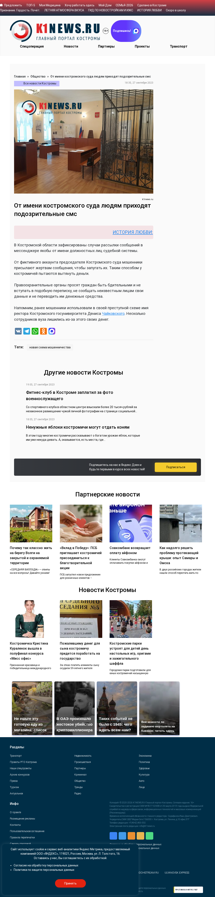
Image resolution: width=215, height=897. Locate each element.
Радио (77, 793)
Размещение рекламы (22, 818)
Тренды (78, 787)
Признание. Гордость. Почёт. (20, 10)
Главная (20, 76)
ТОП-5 (30, 5)
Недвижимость (82, 755)
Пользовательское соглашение (27, 831)
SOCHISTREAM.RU (148, 872)
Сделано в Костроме (151, 5)
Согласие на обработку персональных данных (46, 865)
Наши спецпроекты (20, 768)
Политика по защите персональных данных (44, 869)
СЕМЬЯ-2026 (124, 5)
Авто (141, 780)
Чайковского (113, 313)
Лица (142, 787)
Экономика (145, 755)
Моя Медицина (49, 5)
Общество (38, 76)
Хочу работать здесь (79, 5)
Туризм (14, 787)
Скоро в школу (176, 10)
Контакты (15, 824)
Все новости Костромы (40, 83)
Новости (71, 46)
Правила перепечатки (22, 837)
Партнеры (106, 46)
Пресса (14, 780)
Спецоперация (32, 46)
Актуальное (16, 793)
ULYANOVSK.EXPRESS (177, 872)
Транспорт (178, 46)
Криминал (80, 774)
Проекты (142, 46)
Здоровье (144, 768)
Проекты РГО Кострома (23, 762)
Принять (70, 883)
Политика (144, 762)
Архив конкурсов (20, 774)
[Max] (52, 332)
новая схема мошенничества (50, 347)
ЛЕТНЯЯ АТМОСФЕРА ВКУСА (64, 10)
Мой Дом (105, 5)
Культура (144, 774)
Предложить (13, 5)
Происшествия (82, 762)
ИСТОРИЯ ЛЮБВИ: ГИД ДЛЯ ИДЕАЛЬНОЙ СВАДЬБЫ (148, 232)
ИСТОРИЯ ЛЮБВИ (149, 10)
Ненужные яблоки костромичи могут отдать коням (78, 427)
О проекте (15, 812)
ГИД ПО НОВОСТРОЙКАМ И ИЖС (110, 10)
